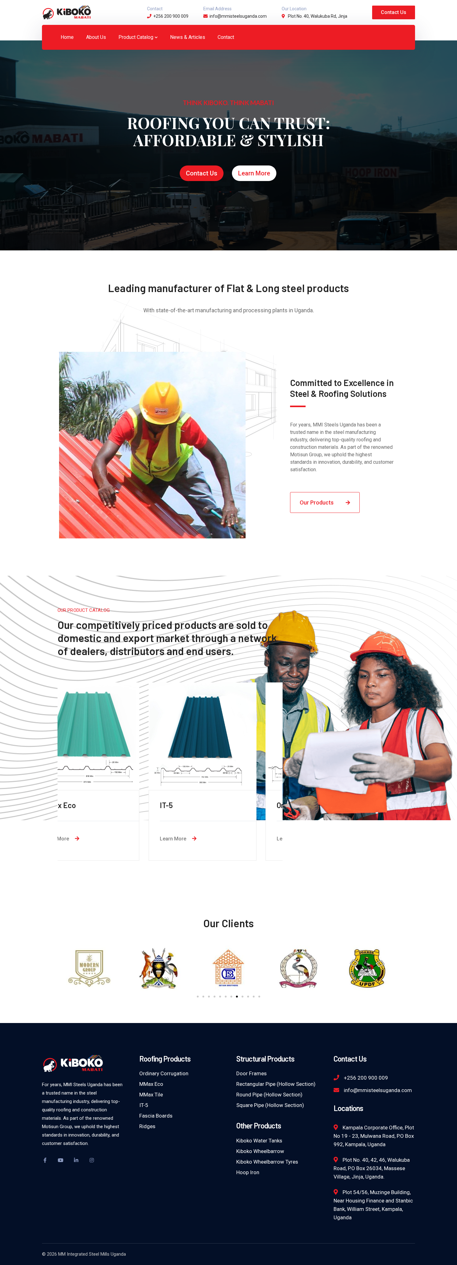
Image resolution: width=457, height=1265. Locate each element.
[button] (198, 997)
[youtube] (61, 1160)
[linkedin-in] (76, 1160)
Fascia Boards (156, 1116)
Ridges (147, 1126)
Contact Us (393, 12)
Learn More (254, 173)
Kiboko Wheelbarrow (260, 1151)
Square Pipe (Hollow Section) (270, 1105)
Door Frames (251, 1073)
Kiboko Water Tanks (259, 1140)
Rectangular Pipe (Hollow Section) (276, 1084)
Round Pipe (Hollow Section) (269, 1094)
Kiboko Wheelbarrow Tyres (267, 1162)
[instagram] (92, 1160)
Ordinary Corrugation (163, 1073)
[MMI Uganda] (67, 12)
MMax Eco (151, 1084)
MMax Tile (151, 1094)
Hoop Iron (247, 1172)
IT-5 (143, 1105)
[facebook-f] (45, 1160)
